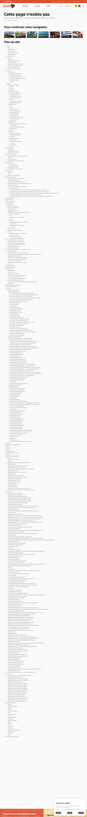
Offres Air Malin (11, 473)
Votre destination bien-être (14, 670)
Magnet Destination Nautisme (17, 425)
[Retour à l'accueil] (9, 6)
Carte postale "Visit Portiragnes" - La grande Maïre (22, 375)
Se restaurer (9, 170)
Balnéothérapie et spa (15, 135)
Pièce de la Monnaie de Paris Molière (19, 401)
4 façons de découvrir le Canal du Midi (17, 496)
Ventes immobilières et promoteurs (18, 233)
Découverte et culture (13, 138)
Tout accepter (81, 812)
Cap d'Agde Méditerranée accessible (15, 239)
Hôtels (9, 57)
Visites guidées (11, 49)
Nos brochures (11, 228)
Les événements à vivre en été (15, 276)
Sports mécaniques (14, 118)
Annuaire (10, 231)
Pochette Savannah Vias (15, 393)
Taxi (11, 218)
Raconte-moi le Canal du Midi (15, 681)
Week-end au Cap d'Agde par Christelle (17, 688)
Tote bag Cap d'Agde (15, 394)
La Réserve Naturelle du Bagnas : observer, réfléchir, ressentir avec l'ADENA (26, 564)
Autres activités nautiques (16, 101)
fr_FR (84, 1)
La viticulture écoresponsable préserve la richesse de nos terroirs (23, 570)
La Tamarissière (9, 204)
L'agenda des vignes (13, 52)
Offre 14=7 (10, 460)
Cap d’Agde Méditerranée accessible (76, 6)
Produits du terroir (12, 159)
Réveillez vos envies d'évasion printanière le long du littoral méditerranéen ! (26, 643)
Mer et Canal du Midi (13, 91)
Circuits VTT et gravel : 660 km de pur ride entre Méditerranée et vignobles (26, 530)
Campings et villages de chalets (15, 64)
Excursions (12, 143)
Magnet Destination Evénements (18, 433)
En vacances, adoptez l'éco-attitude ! (17, 543)
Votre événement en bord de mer (16, 178)
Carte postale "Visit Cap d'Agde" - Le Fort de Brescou (22, 365)
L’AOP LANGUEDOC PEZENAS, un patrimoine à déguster (21, 554)
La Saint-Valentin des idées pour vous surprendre (19, 565)
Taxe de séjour (11, 72)
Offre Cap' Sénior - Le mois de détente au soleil (19, 462)
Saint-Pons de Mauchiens (14, 730)
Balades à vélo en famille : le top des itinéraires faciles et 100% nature (24, 515)
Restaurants (11, 172)
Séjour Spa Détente (12, 485)
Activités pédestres (14, 114)
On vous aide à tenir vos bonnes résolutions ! (18, 628)
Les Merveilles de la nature (14, 604)
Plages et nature (10, 147)
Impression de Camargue (14, 549)
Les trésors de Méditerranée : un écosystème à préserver (21, 614)
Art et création (9, 162)
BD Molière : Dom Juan (15, 326)
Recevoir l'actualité (10, 265)
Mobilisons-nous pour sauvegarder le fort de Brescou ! (21, 617)
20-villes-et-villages (10, 702)
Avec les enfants (12, 54)
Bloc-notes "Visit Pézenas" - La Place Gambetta (21, 296)
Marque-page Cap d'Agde (16, 309)
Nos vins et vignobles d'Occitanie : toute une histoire (20, 618)
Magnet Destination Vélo (16, 423)
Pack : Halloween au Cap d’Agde (16, 475)
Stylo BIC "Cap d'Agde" (15, 302)
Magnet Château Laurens (16, 427)
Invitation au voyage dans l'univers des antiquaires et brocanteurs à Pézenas (26, 551)
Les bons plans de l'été (15, 75)
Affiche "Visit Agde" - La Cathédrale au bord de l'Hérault (23, 341)
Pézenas (10, 723)
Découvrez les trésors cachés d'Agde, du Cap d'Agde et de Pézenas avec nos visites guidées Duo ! (31, 539)
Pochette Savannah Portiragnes (17, 391)
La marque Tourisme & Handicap (16, 241)
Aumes (9, 707)
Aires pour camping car (13, 67)
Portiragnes (10, 728)
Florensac (10, 715)
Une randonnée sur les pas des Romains (17, 656)
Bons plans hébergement (14, 68)
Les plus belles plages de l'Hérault (16, 610)
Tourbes (10, 733)
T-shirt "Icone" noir (14, 439)
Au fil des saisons (12, 512)
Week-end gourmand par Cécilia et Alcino (18, 701)
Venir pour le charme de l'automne (16, 664)
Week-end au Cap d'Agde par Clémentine (18, 689)
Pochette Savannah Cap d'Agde (17, 388)
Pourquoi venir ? (12, 270)
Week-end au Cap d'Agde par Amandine (18, 685)
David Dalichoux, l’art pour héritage (16, 531)
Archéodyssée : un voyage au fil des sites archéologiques (21, 507)
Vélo (11, 215)
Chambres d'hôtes (12, 62)
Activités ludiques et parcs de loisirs (18, 123)
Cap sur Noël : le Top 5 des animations (17, 523)
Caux (9, 712)
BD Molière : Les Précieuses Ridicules (19, 323)
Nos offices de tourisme (13, 207)
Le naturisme (11, 588)
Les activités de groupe (13, 188)
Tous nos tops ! (11, 272)
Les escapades (11, 51)
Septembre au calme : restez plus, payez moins (19, 488)
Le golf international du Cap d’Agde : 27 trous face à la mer (22, 583)
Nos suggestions (10, 268)
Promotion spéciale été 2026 (15, 478)
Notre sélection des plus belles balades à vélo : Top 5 (20, 623)
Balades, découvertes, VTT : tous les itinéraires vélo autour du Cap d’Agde (25, 517)
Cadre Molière (13, 409)
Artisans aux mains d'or (13, 509)
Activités (8, 83)
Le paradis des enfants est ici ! (15, 591)
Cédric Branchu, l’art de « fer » (15, 525)
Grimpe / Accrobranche (15, 110)
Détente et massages (15, 133)
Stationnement (13, 223)
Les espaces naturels (13, 152)
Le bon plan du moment (14, 459)
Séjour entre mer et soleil (14, 481)
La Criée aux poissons (13, 557)
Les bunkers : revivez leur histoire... (16, 598)
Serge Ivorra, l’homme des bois (15, 647)
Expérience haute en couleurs (15, 677)
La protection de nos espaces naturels (17, 259)
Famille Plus (11, 547)
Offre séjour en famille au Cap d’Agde (17, 472)
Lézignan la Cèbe (12, 717)
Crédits (7, 449)
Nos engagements (12, 251)
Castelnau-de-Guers (13, 710)
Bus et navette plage (15, 214)
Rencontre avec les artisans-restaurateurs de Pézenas (21, 639)
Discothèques (13, 128)
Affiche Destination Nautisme (17, 354)
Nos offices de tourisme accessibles (16, 243)
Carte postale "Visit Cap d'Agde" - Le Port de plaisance (23, 364)
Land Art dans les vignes (13, 572)
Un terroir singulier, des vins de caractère (17, 651)
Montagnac (10, 718)
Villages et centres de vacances (15, 65)
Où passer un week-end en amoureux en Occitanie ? (20, 630)
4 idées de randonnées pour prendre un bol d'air (19, 497)
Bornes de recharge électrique (17, 225)
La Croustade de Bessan (14, 559)
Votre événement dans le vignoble (16, 181)
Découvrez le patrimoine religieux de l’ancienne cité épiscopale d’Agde (25, 538)
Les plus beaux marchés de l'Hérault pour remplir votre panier (23, 607)
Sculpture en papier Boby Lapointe (18, 407)
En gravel (12, 89)
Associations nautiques (15, 102)
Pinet (9, 725)
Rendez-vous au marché (14, 641)
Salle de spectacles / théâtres (17, 126)
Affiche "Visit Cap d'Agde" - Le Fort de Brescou (21, 339)
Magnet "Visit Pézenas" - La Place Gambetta (20, 431)
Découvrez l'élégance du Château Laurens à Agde (20, 536)
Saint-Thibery (11, 731)
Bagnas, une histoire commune (17, 333)
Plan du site (9, 447)
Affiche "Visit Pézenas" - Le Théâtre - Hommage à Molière (23, 346)
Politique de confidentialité (12, 456)
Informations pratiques (76, 1)
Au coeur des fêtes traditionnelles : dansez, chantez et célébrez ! (23, 510)
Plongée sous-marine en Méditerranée (17, 635)
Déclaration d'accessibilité (12, 452)
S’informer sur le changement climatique (18, 257)
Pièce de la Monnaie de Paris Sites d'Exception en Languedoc (24, 404)
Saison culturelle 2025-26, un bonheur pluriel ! (19, 644)
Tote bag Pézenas (14, 396)
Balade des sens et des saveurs (15, 514)
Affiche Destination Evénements (17, 359)
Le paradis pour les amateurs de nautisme (18, 593)
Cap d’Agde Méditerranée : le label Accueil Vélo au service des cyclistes (25, 522)
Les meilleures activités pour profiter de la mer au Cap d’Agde (23, 602)
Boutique (54, 1)
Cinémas (12, 130)
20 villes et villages (10, 197)
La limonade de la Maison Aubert (16, 562)
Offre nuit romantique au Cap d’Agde (17, 467)
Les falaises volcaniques (13, 599)
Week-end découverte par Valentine (17, 699)
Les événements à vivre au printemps (17, 275)
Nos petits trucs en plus (13, 246)
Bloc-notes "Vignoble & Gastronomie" (19, 301)
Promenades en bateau (15, 96)
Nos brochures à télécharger (13, 444)
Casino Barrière (13, 125)
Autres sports (13, 120)
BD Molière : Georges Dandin (17, 325)
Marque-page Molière (15, 315)
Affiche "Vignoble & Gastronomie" (18, 351)
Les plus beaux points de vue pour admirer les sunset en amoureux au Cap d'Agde (28, 609)
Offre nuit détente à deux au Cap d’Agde (18, 465)
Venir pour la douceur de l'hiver (15, 662)
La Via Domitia (11, 568)
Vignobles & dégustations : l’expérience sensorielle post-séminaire (26, 194)
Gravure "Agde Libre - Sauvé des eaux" (19, 383)
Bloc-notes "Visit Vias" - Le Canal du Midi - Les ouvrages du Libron (25, 297)
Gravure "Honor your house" (16, 380)
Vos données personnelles (12, 736)
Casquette (12, 438)
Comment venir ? (12, 209)
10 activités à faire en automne (15, 493)
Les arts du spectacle (13, 167)
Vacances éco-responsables (14, 657)
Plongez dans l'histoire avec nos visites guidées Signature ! (22, 636)
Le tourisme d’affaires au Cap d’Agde (17, 186)
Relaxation (12, 136)
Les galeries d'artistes (13, 165)
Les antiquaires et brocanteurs (15, 168)
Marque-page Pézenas (15, 310)
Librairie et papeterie (13, 291)
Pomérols (10, 727)
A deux (11, 81)
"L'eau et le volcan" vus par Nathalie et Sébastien (19, 675)
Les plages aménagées (13, 151)
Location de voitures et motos (17, 217)
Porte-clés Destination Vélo (16, 420)
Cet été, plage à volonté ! (14, 528)
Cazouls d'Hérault (12, 714)
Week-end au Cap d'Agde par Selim (16, 696)
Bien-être (10, 131)
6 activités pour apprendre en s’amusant (17, 502)
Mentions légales (10, 451)
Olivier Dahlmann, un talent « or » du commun (19, 627)
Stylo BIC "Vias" (13, 305)
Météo (7, 446)
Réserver (70, 6)
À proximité (10, 283)
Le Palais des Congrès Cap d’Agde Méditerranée (19, 183)
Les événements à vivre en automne (17, 278)
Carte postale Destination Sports (17, 378)
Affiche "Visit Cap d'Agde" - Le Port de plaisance (21, 338)
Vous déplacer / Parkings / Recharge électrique (19, 212)
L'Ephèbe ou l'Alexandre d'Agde (15, 552)
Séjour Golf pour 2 (12, 483)
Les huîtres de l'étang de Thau (15, 601)
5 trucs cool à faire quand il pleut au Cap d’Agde (19, 501)
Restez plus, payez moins (14, 480)
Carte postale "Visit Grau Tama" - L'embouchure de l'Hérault (24, 368)
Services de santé (14, 235)
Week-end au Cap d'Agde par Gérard (17, 691)
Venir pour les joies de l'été (14, 665)
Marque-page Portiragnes (16, 312)
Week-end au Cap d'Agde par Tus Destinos (18, 698)
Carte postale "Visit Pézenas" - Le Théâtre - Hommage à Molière (25, 372)
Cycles (11, 107)
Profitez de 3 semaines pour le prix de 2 (17, 476)
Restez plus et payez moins (16, 76)
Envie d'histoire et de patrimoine (15, 544)
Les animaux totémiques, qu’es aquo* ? (17, 596)
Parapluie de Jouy (14, 436)
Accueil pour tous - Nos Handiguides (16, 244)
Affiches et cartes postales (14, 336)
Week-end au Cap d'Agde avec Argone (17, 683)
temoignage (9, 673)
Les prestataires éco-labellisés (15, 256)
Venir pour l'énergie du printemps (16, 660)
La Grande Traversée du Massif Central (17, 560)
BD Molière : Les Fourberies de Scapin (19, 328)
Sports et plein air (12, 104)
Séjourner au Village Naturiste (15, 230)
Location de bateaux (15, 93)
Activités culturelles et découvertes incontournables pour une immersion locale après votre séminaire (34, 193)
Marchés (10, 47)
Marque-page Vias (14, 314)
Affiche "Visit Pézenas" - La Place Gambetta (20, 344)
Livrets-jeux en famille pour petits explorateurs (19, 615)
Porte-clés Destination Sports (17, 418)
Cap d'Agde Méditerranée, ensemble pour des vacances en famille (24, 518)
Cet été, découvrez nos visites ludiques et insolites (20, 527)
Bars (9, 173)
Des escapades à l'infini (13, 541)
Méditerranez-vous (12, 210)
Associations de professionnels (17, 238)
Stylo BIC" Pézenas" (14, 304)
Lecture (12, 146)
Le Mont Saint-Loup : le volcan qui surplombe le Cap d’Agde (22, 585)
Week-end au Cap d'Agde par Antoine (17, 686)
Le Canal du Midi (12, 575)
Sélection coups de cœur (14, 289)
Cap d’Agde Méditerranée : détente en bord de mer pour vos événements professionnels (31, 196)
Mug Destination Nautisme (16, 414)
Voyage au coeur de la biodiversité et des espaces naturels (22, 672)
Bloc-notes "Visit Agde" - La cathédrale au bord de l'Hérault (24, 294)
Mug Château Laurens (15, 417)
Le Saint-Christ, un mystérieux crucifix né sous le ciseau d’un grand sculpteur (26, 594)
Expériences (9, 491)
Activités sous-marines (15, 97)
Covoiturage (13, 226)
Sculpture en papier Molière (16, 406)
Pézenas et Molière (12, 633)
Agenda (61, 6)
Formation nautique (14, 94)
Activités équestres (14, 112)
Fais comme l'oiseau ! (13, 546)
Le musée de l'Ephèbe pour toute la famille (18, 586)
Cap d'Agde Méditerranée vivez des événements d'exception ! (23, 281)
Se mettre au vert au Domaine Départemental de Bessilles (22, 646)
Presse (7, 454)
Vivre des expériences (11, 286)
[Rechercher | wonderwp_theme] (83, 6)
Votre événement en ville (14, 180)
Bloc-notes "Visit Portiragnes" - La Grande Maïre (21, 299)
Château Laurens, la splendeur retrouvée (20, 318)
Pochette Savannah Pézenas (17, 389)
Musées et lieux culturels (16, 141)
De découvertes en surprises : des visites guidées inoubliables (22, 533)
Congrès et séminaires (61, 1)
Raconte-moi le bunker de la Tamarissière (18, 680)
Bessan (9, 709)
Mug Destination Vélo (15, 415)
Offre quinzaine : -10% (13, 470)
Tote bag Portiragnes (15, 399)
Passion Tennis (11, 631)
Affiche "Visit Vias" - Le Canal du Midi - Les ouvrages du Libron (24, 347)
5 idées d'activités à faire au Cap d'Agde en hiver (19, 499)
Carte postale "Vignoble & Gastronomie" (19, 376)
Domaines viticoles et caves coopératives (18, 156)
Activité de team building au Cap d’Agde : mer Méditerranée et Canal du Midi (28, 189)
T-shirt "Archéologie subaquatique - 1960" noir (21, 441)
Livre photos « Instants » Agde (17, 335)
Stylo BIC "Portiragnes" (15, 307)
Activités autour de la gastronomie (16, 160)
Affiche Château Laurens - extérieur (18, 360)
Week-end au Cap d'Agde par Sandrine (17, 693)
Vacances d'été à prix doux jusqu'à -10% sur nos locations (21, 489)
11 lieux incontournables (13, 273)
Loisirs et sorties (11, 122)
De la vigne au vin (12, 535)
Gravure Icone (13, 381)
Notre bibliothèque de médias (13, 285)
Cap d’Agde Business (13, 185)
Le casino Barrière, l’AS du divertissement (18, 580)
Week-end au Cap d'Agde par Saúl (16, 694)
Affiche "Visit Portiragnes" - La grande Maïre (20, 349)
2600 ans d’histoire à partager (15, 494)
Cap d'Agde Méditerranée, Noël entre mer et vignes (20, 520)
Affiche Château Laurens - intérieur (18, 362)
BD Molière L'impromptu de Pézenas (19, 320)
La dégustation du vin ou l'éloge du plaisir (18, 678)
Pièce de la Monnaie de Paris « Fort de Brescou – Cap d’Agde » (25, 402)
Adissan (9, 704)
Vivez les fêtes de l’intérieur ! (14, 667)
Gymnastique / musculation (16, 117)
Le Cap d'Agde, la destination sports (16, 576)
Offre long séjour (12, 464)
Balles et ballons (14, 109)
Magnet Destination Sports (16, 422)
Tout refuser (58, 812)
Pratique (8, 70)
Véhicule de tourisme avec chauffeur (19, 222)
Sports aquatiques (14, 115)
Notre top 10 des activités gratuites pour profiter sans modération (23, 625)
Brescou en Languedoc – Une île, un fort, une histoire (22, 331)
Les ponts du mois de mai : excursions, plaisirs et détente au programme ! (25, 612)
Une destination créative (14, 652)
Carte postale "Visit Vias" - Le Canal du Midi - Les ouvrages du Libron (26, 373)
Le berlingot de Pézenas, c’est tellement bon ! (19, 573)
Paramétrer (69, 812)
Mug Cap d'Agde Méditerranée (17, 410)
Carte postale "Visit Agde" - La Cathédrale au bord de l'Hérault (24, 367)
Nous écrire (9, 264)
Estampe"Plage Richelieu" (16, 385)
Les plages (10, 149)
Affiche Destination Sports (16, 352)
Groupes (69, 1)
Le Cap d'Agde (9, 199)
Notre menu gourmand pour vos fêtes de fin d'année (21, 622)
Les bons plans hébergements (15, 73)
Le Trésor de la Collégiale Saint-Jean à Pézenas (21, 330)
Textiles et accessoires (13, 386)
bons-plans (8, 457)
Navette (12, 220)
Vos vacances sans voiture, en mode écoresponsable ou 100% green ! (24, 254)
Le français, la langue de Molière (15, 581)
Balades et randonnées (13, 85)
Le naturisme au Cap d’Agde (15, 589)
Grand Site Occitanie (11, 267)
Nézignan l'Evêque (12, 720)
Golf (11, 105)
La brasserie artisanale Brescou (15, 556)
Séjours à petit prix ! (12, 486)
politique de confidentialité (72, 809)
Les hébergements (10, 55)
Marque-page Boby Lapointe (17, 317)
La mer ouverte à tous (13, 247)
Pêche (11, 99)
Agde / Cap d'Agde (12, 706)
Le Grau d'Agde (9, 202)
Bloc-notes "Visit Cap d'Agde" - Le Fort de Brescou (22, 293)
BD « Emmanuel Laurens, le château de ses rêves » (22, 322)
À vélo (11, 88)
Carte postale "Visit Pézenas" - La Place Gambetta (22, 370)
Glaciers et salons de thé (14, 175)
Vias (9, 735)
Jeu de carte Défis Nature (16, 435)
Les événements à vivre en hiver (15, 280)
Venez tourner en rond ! (13, 659)
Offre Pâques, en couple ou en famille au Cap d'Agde (21, 468)
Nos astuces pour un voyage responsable (18, 252)
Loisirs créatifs (13, 144)
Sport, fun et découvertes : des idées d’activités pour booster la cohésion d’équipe (29, 191)
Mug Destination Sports (15, 412)
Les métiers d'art (12, 164)
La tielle (10, 567)
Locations (10, 59)
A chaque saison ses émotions (15, 504)
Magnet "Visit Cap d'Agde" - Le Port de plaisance (21, 430)
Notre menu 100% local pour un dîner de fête (19, 620)
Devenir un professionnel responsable (17, 262)
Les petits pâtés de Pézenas (14, 606)
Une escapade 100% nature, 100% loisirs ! (17, 654)
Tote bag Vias (13, 397)
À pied (11, 86)
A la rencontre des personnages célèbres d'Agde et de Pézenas (23, 506)
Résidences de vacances (14, 60)
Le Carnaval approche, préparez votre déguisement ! (21, 578)
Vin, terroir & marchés (11, 154)
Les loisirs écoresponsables (14, 260)
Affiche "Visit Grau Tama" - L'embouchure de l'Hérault (22, 343)
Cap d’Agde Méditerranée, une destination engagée (79, 6)
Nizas (9, 722)
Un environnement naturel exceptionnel (18, 649)
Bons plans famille (14, 80)
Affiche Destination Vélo (15, 356)
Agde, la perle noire (10, 201)
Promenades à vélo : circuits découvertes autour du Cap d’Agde (23, 638)
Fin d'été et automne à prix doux (18, 78)
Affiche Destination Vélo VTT (16, 357)
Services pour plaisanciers (16, 236)
